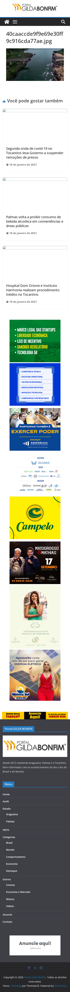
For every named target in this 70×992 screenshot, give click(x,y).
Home (6, 794)
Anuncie (7, 914)
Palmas (10, 821)
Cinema (10, 885)
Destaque (11, 870)
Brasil (9, 842)
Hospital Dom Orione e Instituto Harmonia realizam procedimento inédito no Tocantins (32, 290)
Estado (7, 808)
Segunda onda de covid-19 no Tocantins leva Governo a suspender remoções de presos (34, 153)
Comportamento (15, 856)
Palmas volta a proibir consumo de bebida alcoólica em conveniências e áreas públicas (34, 221)
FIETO (6, 830)
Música (10, 899)
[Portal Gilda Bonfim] (7, 22)
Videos (10, 906)
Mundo (10, 849)
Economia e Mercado (18, 892)
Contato (7, 921)
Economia (12, 863)
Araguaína (12, 814)
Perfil (6, 801)
